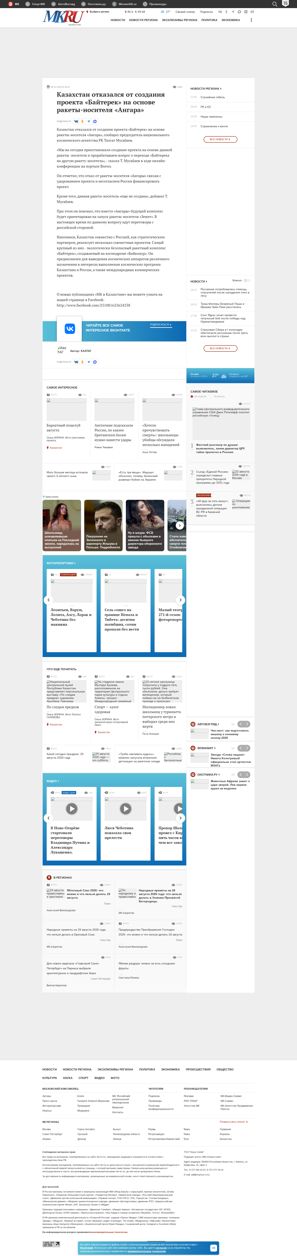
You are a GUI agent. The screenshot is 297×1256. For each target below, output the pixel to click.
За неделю (200, 396)
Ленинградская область (126, 1134)
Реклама (189, 1096)
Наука (68, 1078)
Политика (147, 1069)
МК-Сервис (227, 1101)
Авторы (46, 1096)
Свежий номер (185, 11)
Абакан (46, 1139)
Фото (115, 1078)
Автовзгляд (207, 724)
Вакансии (117, 1107)
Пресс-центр (49, 1101)
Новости (198, 281)
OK (214, 1248)
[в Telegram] (88, 121)
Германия (225, 1129)
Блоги (80, 1096)
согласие (161, 1247)
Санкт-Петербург (101, 978)
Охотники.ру (207, 774)
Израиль (225, 1134)
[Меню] (251, 22)
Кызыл (117, 1129)
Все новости (219, 139)
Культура (49, 1078)
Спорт (83, 1078)
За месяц (219, 396)
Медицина (83, 1110)
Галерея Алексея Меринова (93, 1101)
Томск (107, 903)
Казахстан (56, 447)
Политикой (86, 1247)
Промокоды (155, 1101)
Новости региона (205, 88)
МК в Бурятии (126, 913)
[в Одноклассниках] (82, 121)
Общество (225, 1069)
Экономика (170, 1069)
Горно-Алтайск (86, 1129)
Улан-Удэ (177, 906)
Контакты (117, 1112)
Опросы (47, 1110)
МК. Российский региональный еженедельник (121, 1099)
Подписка (206, 11)
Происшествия (198, 1069)
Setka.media (51, 497)
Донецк (82, 1139)
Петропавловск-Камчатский (164, 1139)
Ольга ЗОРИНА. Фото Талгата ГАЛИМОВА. (64, 716)
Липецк (117, 1139)
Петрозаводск (156, 1134)
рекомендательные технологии (109, 1232)
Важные (237, 280)
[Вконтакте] (76, 121)
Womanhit (205, 748)
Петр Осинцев (150, 734)
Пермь (152, 1129)
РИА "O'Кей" (191, 1101)
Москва (46, 1129)
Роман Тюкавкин (104, 447)
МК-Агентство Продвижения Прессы (237, 1107)
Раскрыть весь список (232, 1121)
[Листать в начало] (48, 600)
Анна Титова (149, 452)
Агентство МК (191, 1105)
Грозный (82, 1134)
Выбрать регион (99, 11)
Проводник (83, 1105)
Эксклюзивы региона (115, 1069)
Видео (52, 781)
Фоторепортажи (60, 563)
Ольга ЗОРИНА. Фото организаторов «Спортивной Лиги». (111, 722)
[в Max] (95, 121)
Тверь (186, 1129)
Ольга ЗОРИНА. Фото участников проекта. (65, 439)
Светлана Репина (129, 977)
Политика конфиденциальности (161, 1107)
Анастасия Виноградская (61, 910)
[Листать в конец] (180, 600)
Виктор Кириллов (56, 985)
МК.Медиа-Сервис (231, 1096)
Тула (186, 1139)
